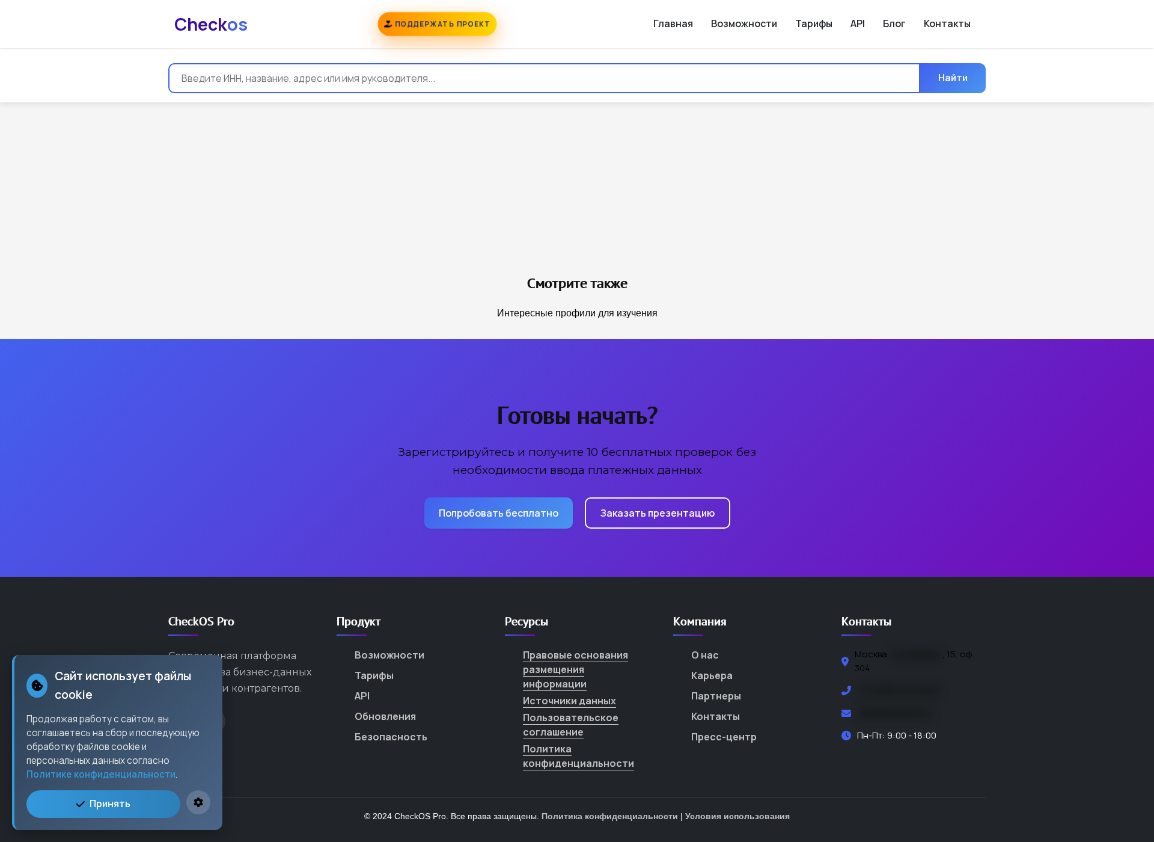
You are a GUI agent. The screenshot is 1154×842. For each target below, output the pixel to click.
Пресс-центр (724, 736)
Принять (110, 803)
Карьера (712, 675)
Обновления (385, 716)
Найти (953, 77)
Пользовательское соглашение (570, 725)
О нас (705, 655)
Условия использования (737, 816)
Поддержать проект (441, 23)
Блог (894, 23)
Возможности (744, 23)
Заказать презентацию (657, 513)
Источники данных (569, 700)
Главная (673, 23)
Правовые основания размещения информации (575, 669)
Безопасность (391, 736)
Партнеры (716, 695)
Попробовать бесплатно (498, 513)
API (857, 23)
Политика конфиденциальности (578, 756)
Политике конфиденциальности (101, 774)
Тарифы (813, 23)
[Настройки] (198, 802)
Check (211, 24)
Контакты (947, 23)
